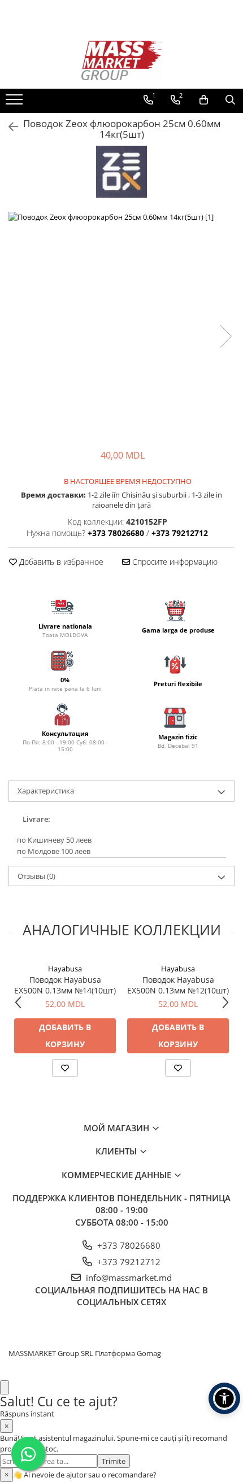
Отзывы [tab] (36, 876)
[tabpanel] (121, 325)
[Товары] (15, 102)
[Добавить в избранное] (65, 1068)
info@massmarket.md (128, 1277)
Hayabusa (65, 969)
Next (225, 336)
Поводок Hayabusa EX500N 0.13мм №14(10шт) (65, 985)
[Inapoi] (8, 126)
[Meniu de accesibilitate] (224, 1398)
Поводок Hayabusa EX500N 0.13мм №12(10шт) (178, 985)
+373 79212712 (127, 1261)
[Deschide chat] (4, 1387)
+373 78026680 (127, 1245)
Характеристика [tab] (46, 791)
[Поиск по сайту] (230, 100)
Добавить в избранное (60, 561)
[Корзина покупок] (204, 100)
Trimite (113, 1461)
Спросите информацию (174, 561)
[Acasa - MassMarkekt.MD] (121, 60)
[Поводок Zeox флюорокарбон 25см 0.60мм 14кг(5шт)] (121, 325)
